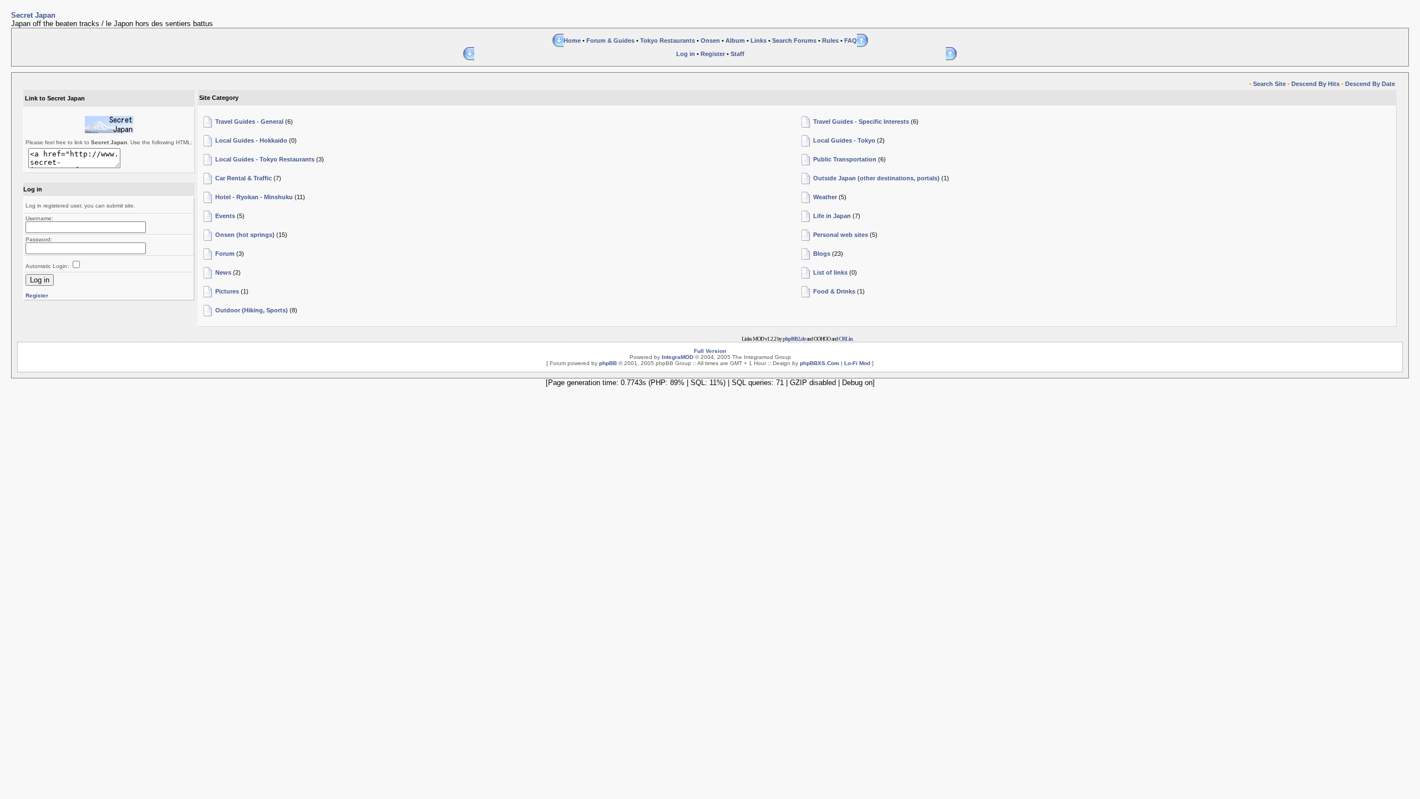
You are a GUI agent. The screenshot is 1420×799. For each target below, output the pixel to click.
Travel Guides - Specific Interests (861, 121)
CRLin (846, 339)
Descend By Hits (1315, 83)
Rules (830, 40)
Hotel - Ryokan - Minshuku (254, 197)
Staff (737, 53)
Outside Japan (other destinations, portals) (876, 178)
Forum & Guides (610, 40)
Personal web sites (840, 234)
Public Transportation (844, 159)
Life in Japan (832, 216)
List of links (830, 272)
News (223, 272)
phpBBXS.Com (819, 363)
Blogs (821, 253)
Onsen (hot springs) (245, 234)
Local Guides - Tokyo (844, 140)
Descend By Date (1370, 83)
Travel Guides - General (249, 121)
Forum (225, 253)
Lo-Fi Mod (857, 363)
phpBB (608, 363)
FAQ (850, 40)
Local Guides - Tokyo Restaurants (265, 159)
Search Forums (794, 40)
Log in (685, 53)
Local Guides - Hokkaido (251, 140)
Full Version (710, 351)
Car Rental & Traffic (243, 178)
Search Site (1269, 83)
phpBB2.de (794, 339)
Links (758, 40)
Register (713, 53)
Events (225, 216)
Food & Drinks (834, 291)
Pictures (227, 291)
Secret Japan (33, 15)
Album (735, 40)
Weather (825, 197)
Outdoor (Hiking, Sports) (251, 310)
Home (572, 40)
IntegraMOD (677, 357)
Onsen (710, 40)
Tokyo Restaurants (667, 40)
